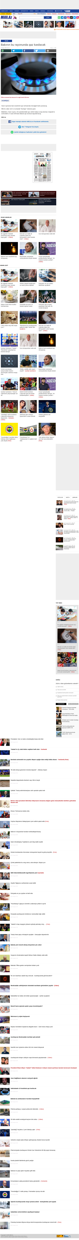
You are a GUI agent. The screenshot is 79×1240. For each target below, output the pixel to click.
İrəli (78, 24)
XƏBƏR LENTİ (4, 11)
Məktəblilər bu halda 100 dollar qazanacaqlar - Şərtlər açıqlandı (30, 996)
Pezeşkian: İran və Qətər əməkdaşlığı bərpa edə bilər (27, 739)
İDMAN (31, 11)
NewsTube (59, 11)
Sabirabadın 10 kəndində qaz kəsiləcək (23, 1088)
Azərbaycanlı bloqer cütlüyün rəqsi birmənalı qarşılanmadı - (31, 1057)
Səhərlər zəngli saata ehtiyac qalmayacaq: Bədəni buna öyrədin (30, 1140)
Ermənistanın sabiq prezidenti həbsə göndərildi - (29, 1181)
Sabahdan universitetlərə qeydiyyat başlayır (25, 1212)
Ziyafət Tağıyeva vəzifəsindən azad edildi (23, 883)
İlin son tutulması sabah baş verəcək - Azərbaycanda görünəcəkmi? (31, 975)
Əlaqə (3, 13)
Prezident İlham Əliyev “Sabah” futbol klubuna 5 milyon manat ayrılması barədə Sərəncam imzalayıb (44, 1068)
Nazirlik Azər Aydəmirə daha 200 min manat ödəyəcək (27, 1047)
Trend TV (20, 13)
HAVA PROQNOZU (41, 13)
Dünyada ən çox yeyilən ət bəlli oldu (22, 893)
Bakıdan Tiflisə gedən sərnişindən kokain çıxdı (25, 965)
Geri (1, 24)
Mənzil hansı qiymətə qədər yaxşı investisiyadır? (27, 1006)
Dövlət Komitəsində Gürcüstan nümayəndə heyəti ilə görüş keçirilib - (34, 852)
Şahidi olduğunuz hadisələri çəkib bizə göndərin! (30, 132)
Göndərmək (61, 704)
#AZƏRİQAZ (5, 100)
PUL (35, 13)
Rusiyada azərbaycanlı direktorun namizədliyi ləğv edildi (28, 914)
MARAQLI (43, 11)
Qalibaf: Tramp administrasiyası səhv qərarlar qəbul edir (28, 790)
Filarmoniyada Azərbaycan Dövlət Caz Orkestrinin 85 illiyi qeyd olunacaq (33, 1150)
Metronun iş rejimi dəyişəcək (20, 1016)
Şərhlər (74, 497)
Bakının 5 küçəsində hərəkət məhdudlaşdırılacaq (26, 831)
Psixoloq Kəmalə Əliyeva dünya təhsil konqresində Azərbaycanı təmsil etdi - (36, 1222)
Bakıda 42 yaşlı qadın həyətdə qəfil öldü (23, 1171)
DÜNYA (37, 11)
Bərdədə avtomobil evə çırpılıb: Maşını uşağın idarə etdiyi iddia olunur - (40, 759)
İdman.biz (68, 13)
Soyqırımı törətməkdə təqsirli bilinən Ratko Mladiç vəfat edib (29, 955)
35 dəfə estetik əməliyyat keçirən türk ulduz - (27, 1119)
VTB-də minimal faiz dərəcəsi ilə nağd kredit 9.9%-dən (15, 97)
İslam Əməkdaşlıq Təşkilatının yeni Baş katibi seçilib (27, 842)
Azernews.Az (61, 13)
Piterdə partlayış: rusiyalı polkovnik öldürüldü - (27, 1109)
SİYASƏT (17, 11)
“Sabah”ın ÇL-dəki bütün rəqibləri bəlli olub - (29, 749)
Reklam (8, 13)
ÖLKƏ (11, 11)
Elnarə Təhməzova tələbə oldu (20, 811)
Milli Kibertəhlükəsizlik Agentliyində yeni (27, 873)
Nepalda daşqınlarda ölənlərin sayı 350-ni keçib (25, 780)
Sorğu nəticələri (73, 704)
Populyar (60, 497)
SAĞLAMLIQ (50, 11)
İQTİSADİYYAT (24, 11)
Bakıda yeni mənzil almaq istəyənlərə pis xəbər (26, 945)
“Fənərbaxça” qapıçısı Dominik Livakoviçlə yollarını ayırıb (28, 903)
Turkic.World (75, 13)
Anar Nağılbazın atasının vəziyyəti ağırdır (24, 1078)
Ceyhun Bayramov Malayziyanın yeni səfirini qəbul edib (30, 821)
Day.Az (49, 13)
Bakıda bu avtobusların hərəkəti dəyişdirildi (25, 1099)
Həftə (67, 497)
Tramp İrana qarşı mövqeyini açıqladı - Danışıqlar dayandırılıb (30, 934)
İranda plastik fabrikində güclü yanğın (22, 1160)
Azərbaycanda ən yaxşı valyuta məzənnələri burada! (67, 29)
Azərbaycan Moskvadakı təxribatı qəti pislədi (25, 1037)
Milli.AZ (6, 17)
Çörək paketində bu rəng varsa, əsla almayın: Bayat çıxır (28, 862)
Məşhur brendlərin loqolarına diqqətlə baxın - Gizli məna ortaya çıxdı (32, 1027)
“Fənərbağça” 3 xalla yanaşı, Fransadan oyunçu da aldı (28, 1191)
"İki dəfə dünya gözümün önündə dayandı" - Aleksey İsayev (29, 770)
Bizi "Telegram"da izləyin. (30, 127)
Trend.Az (54, 13)
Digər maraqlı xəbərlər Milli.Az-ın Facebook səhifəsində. (30, 121)
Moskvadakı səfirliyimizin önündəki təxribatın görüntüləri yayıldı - (35, 985)
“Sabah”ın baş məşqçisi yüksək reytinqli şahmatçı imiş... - (30, 924)
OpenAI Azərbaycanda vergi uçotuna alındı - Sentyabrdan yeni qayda (33, 1201)
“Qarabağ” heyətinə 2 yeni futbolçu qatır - (25, 1129)
